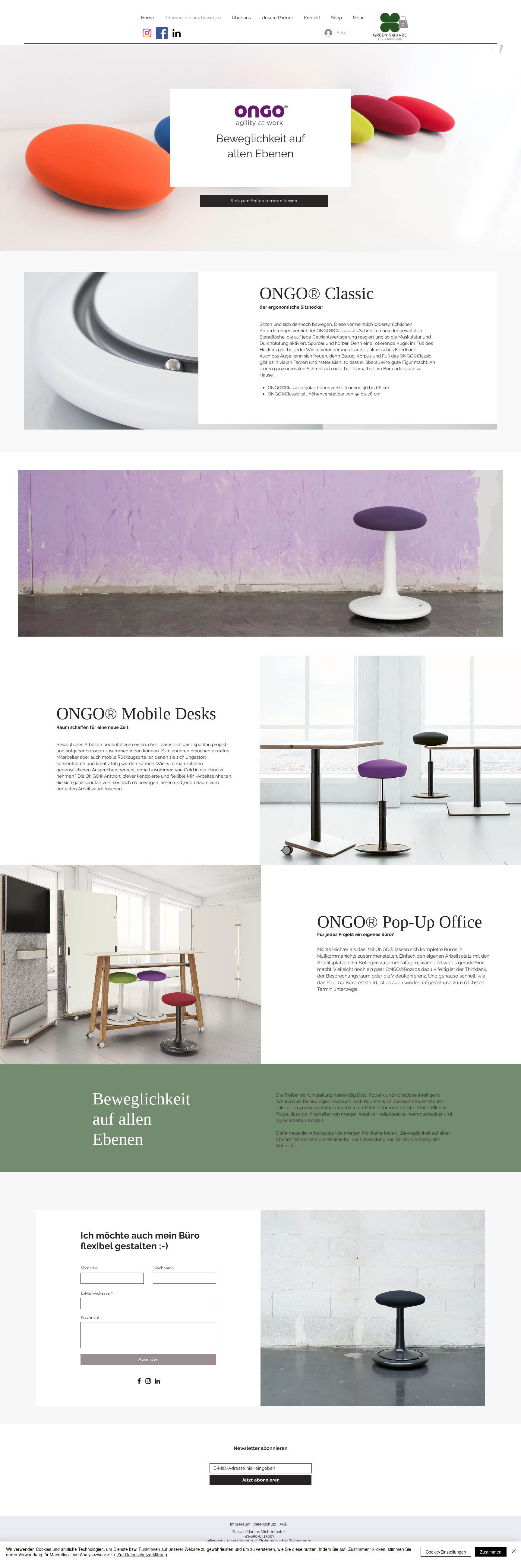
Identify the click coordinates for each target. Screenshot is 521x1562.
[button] (403, 22)
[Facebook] (139, 1381)
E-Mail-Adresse (95, 1293)
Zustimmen (490, 1552)
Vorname (89, 1268)
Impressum (240, 1524)
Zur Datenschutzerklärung (142, 1554)
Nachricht (90, 1317)
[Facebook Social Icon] (162, 33)
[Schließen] (513, 1551)
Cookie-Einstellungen (446, 1552)
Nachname (163, 1268)
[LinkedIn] (157, 1381)
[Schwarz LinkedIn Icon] (176, 33)
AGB (283, 1524)
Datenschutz (264, 1524)
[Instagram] (147, 33)
